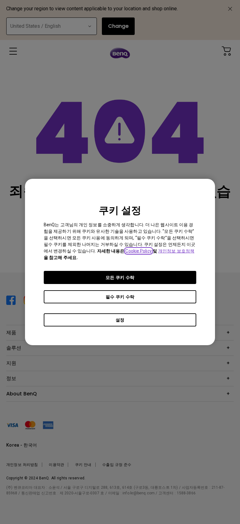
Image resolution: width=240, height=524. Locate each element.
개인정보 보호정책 (176, 250)
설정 (120, 320)
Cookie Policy (138, 250)
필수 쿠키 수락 (120, 297)
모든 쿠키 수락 (120, 277)
